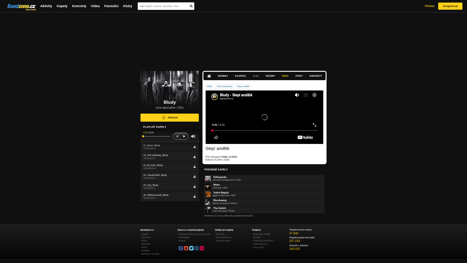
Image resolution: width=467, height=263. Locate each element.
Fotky (299, 76)
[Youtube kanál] (186, 248)
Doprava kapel (223, 240)
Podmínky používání (263, 240)
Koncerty (79, 6)
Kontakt (256, 237)
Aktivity (46, 6)
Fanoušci (111, 6)
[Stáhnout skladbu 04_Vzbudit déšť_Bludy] (194, 176)
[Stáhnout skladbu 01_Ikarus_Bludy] (194, 147)
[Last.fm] (202, 248)
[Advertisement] (233, 39)
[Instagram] (196, 248)
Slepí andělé (243, 86)
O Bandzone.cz (260, 244)
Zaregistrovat (450, 6)
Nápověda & (261, 234)
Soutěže (145, 250)
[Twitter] (191, 248)
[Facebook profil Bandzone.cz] (181, 248)
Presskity (220, 234)
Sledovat (172, 117)
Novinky (223, 76)
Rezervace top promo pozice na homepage (194, 236)
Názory (270, 76)
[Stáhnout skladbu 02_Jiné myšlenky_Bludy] (194, 157)
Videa (95, 6)
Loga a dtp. (258, 247)
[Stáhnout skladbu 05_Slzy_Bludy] (194, 186)
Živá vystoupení (224, 86)
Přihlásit (429, 6)
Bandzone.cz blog (150, 254)
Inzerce (182, 240)
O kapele (240, 76)
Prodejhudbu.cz (223, 237)
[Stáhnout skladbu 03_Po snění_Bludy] (194, 166)
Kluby (127, 6)
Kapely (62, 6)
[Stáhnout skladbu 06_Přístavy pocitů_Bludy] (194, 196)
